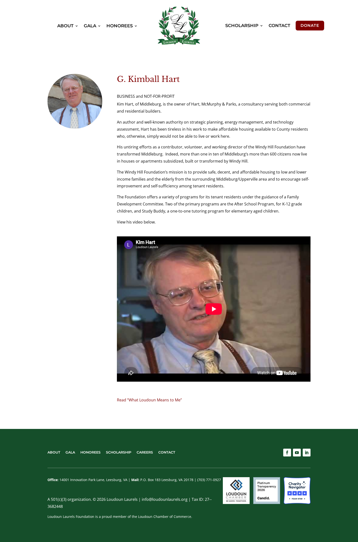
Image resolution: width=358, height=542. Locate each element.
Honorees (119, 26)
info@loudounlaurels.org (165, 499)
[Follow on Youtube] (297, 452)
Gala (90, 26)
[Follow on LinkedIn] (307, 452)
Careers (145, 452)
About (65, 26)
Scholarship (241, 25)
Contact (279, 25)
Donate (310, 25)
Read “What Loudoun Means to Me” (149, 400)
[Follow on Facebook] (287, 452)
